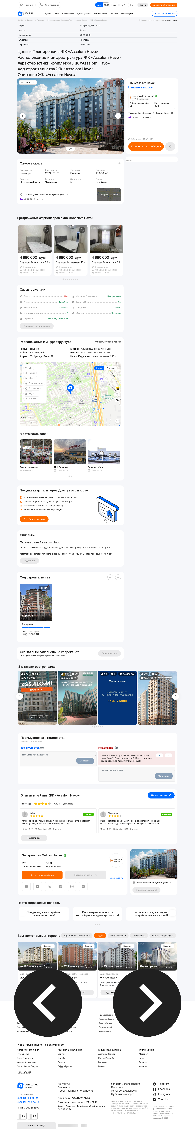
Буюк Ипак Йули (25, 1058)
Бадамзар (103, 1062)
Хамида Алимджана (27, 1062)
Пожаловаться (109, 653)
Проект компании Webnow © (75, 1090)
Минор (101, 1066)
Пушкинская (23, 1054)
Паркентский (105, 1027)
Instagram (163, 1094)
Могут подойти (118, 935)
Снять (56, 14)
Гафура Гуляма (65, 1066)
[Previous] (110, 577)
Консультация (52, 5)
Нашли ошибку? (36, 1125)
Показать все (34, 838)
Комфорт (48, 946)
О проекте (64, 1087)
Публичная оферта (122, 1094)
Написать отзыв (159, 795)
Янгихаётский (105, 1023)
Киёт (141, 1058)
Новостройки (68, 14)
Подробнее (29, 560)
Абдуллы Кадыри (106, 1054)
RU (131, 5)
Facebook (163, 1088)
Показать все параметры (37, 326)
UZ (34, 1116)
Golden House (171, 20)
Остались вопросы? (146, 890)
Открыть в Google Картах (108, 342)
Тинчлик (62, 1062)
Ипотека (114, 14)
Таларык (143, 1062)
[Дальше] (118, 577)
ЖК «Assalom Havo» (78, 218)
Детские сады (36, 383)
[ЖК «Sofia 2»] (77, 980)
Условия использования (125, 1083)
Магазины (33, 398)
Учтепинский (23, 1031)
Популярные (139, 935)
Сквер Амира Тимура (27, 1066)
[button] (63, 279)
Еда (31, 368)
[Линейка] (117, 400)
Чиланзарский (106, 1015)
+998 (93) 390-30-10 (28, 1102)
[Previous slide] (23, 116)
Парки (32, 373)
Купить (48, 14)
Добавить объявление (163, 5)
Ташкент (28, 5)
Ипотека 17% (27, 82)
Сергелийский (24, 1027)
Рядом (100, 935)
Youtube (162, 1099)
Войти (143, 5)
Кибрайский (105, 1031)
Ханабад (143, 1066)
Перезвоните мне (83, 875)
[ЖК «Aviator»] (117, 980)
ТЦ (30, 393)
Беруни (61, 1054)
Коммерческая (100, 14)
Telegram (163, 1083)
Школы (32, 378)
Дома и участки (84, 14)
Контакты (64, 1083)
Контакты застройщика (146, 146)
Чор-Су (61, 1058)
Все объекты (116, 878)
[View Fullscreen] (117, 421)
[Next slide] (118, 116)
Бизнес (88, 946)
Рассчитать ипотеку (166, 14)
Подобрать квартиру (34, 519)
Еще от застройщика (162, 935)
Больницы (34, 388)
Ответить (57, 829)
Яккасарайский (106, 1019)
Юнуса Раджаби (106, 1058)
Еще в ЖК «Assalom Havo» (77, 935)
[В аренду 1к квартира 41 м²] (71, 264)
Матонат (143, 1054)
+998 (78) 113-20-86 (27, 1098)
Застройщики (127, 14)
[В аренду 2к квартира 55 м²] (35, 264)
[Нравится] (118, 83)
